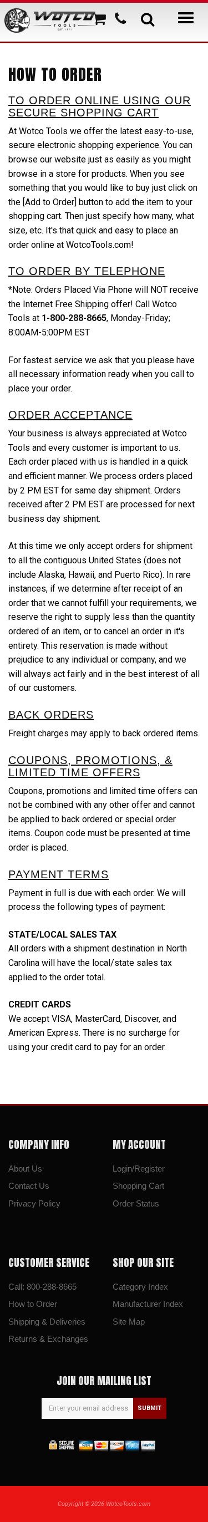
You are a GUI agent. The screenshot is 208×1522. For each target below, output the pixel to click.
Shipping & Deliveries (46, 1321)
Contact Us (28, 1185)
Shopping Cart (138, 1185)
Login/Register (139, 1168)
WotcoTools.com (128, 1504)
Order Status (136, 1203)
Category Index (140, 1286)
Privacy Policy (34, 1203)
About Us (25, 1168)
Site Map (129, 1321)
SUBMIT (149, 1408)
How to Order (32, 1304)
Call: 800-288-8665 (42, 1286)
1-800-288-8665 (74, 318)
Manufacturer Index (148, 1304)
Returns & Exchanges (48, 1338)
